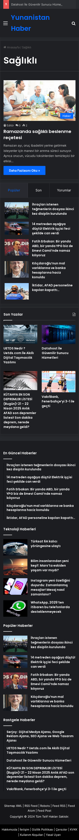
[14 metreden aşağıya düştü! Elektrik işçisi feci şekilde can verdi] (17, 228)
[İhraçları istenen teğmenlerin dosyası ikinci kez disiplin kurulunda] (17, 210)
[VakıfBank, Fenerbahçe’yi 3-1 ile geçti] (58, 381)
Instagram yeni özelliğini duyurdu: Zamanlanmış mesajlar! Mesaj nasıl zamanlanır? (50, 587)
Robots (45, 805)
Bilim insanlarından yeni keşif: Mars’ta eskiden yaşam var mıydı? (50, 565)
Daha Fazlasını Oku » (24, 170)
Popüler (14, 190)
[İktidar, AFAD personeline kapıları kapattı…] (17, 291)
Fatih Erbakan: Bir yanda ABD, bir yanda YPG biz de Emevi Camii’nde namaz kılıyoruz (52, 248)
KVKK (73, 829)
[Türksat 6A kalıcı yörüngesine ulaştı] (15, 547)
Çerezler (61, 829)
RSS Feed (31, 805)
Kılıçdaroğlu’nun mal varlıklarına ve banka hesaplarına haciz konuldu (49, 270)
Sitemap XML (13, 805)
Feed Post (44, 810)
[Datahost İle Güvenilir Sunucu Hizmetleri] (58, 334)
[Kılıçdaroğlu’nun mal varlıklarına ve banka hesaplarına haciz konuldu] (17, 269)
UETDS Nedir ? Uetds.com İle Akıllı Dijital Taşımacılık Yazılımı (19, 355)
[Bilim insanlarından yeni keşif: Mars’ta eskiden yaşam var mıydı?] (15, 567)
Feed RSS (58, 805)
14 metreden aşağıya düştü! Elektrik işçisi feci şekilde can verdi (51, 228)
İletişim (24, 829)
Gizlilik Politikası (42, 829)
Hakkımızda (9, 829)
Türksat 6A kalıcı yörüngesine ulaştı (46, 543)
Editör (10, 125)
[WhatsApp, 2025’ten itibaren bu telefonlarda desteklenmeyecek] (15, 608)
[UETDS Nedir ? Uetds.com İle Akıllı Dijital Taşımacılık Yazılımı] (20, 334)
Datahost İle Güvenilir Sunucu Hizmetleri (38, 4)
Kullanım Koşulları (31, 834)
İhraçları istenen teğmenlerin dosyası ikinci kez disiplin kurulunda (53, 209)
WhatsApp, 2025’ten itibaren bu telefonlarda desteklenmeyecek (50, 607)
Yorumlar (64, 190)
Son (39, 190)
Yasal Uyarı (53, 834)
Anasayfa (13, 47)
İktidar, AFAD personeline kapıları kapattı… (52, 287)
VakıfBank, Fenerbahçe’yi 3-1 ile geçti (58, 401)
